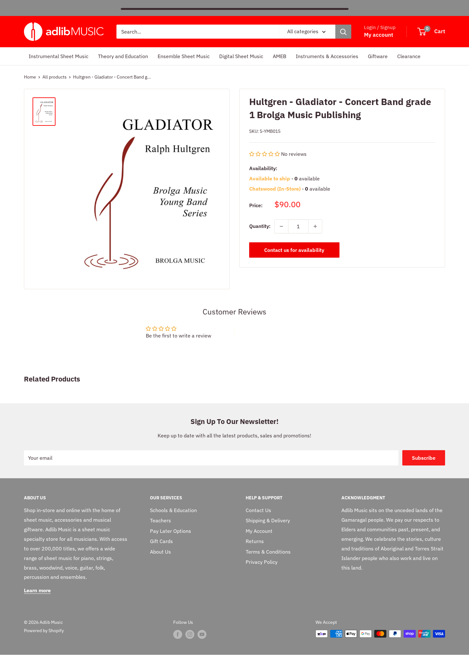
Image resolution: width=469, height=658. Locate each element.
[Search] (343, 32)
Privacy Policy (262, 562)
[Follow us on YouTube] (201, 634)
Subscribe (423, 458)
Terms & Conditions (268, 551)
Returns (255, 541)
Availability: (263, 168)
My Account (259, 531)
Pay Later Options (170, 531)
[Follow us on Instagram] (189, 634)
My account (378, 34)
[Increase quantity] (315, 226)
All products (54, 77)
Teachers (160, 520)
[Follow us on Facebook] (177, 634)
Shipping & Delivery (268, 520)
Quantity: (260, 226)
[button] (265, 154)
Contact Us (258, 510)
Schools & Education (173, 510)
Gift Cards (161, 541)
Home (30, 77)
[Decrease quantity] (281, 226)
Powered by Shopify (44, 630)
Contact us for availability (294, 250)
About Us (160, 551)
